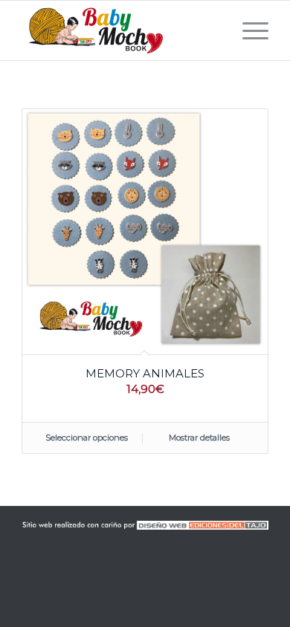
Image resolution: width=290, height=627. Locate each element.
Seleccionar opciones (86, 437)
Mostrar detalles (199, 437)
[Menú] (248, 30)
